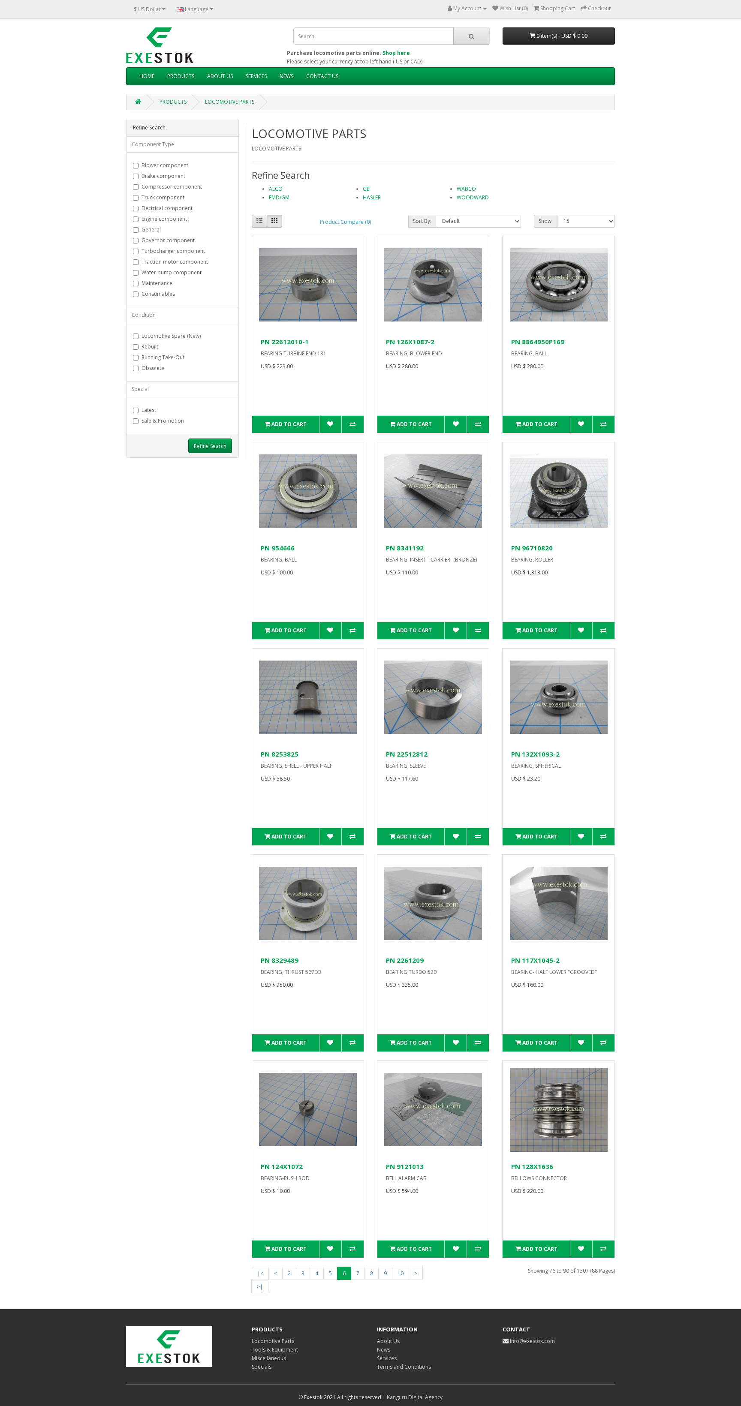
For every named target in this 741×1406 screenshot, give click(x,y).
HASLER (372, 197)
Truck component (163, 197)
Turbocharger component (173, 251)
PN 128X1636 (532, 1166)
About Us (388, 1341)
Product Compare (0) (345, 221)
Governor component (168, 240)
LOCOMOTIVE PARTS (229, 101)
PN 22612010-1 (285, 341)
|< (260, 1273)
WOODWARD (473, 197)
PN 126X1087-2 (410, 341)
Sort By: (422, 221)
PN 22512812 (407, 754)
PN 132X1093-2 (535, 754)
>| (260, 1286)
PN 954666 (278, 548)
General (151, 229)
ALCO (276, 188)
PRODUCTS (180, 76)
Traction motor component (175, 261)
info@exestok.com (532, 1341)
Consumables (158, 293)
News (383, 1349)
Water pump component (172, 272)
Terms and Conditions (404, 1366)
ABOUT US (220, 76)
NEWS (286, 76)
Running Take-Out (163, 357)
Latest (149, 410)
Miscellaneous (269, 1358)
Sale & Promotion (163, 420)
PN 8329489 (279, 960)
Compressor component (172, 186)
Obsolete (153, 368)
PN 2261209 (405, 960)
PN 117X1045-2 (535, 960)
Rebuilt (150, 346)
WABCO (466, 188)
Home (146, 76)
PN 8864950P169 (537, 341)
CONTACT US (322, 76)
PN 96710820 (532, 548)
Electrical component (167, 208)
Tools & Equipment (275, 1349)
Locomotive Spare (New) (171, 335)
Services (387, 1358)
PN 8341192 (405, 548)
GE (366, 188)
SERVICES (256, 76)
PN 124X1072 (282, 1166)
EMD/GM (279, 197)
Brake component (163, 176)
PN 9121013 (405, 1166)
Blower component (165, 165)
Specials (261, 1366)
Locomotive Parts (273, 1341)
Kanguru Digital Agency (415, 1397)
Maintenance (157, 283)
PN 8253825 (279, 754)
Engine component (164, 218)
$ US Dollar (148, 9)
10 (401, 1273)
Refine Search (210, 446)
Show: (546, 221)
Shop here (396, 53)
